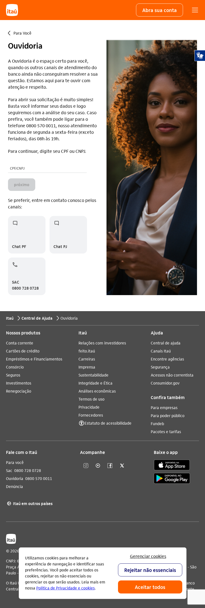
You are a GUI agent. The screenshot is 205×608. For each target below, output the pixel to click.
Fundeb (157, 423)
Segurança (160, 367)
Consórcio (15, 367)
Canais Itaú (161, 350)
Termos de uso (91, 399)
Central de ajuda (165, 342)
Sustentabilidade (93, 375)
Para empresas (164, 407)
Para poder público (167, 415)
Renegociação (18, 391)
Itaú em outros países (29, 503)
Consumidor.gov (165, 383)
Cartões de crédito (23, 350)
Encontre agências (167, 358)
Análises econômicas (97, 391)
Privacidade (89, 407)
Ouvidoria (14, 478)
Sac (9, 470)
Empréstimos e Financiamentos (34, 358)
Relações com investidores (102, 342)
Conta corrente (19, 342)
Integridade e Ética (95, 383)
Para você (15, 462)
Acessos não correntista (172, 375)
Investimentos (18, 383)
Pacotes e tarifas (166, 431)
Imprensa (86, 367)
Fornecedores (90, 415)
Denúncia (14, 486)
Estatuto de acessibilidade (108, 423)
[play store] (172, 478)
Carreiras (86, 358)
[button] (159, 10)
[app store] (172, 464)
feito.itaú (86, 350)
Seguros (13, 375)
